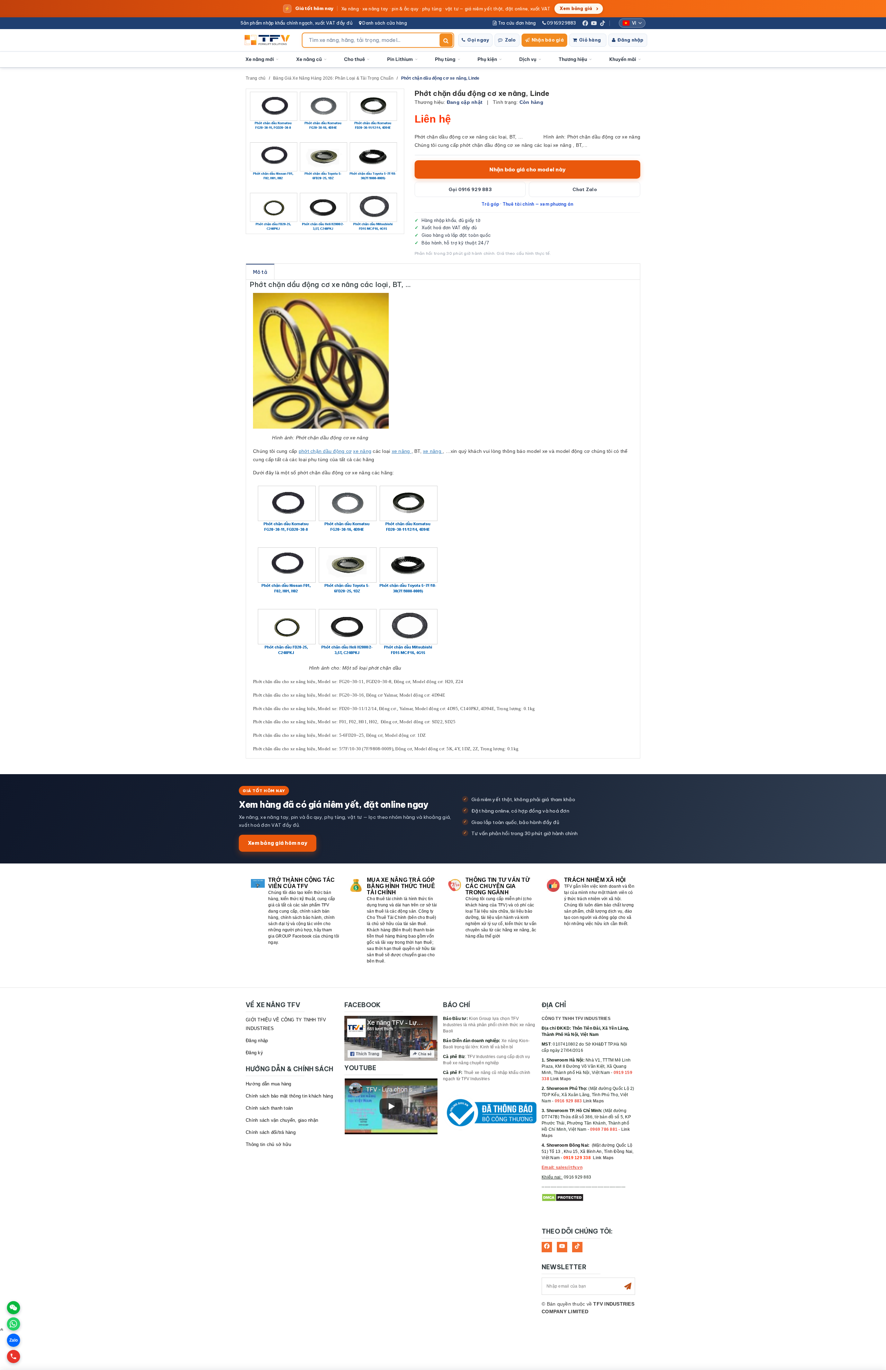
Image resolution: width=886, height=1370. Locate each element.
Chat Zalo (584, 189)
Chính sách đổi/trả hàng (271, 1132)
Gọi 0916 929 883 (470, 189)
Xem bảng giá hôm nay (277, 843)
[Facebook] (585, 23)
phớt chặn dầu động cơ (325, 451)
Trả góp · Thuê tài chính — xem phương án (527, 204)
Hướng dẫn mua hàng (268, 1083)
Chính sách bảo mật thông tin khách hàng (289, 1096)
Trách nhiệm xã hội (595, 880)
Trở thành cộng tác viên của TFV (301, 883)
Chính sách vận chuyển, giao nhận (282, 1120)
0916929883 (561, 23)
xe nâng (362, 451)
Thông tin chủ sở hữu (268, 1144)
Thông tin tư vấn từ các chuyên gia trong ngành (497, 886)
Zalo (510, 40)
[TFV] (269, 40)
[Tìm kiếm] (446, 40)
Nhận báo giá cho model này (527, 169)
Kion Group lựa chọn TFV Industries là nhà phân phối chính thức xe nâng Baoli (489, 1024)
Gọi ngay (478, 40)
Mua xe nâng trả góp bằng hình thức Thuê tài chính (401, 886)
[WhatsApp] (13, 1324)
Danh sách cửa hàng (384, 23)
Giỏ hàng (590, 40)
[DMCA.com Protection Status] (563, 1197)
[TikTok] (602, 23)
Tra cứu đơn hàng (516, 23)
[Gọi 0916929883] (13, 1356)
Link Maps (560, 1078)
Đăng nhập (630, 40)
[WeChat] (13, 1307)
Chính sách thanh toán (269, 1108)
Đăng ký (254, 1052)
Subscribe (628, 1286)
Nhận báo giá (548, 40)
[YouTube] (594, 23)
